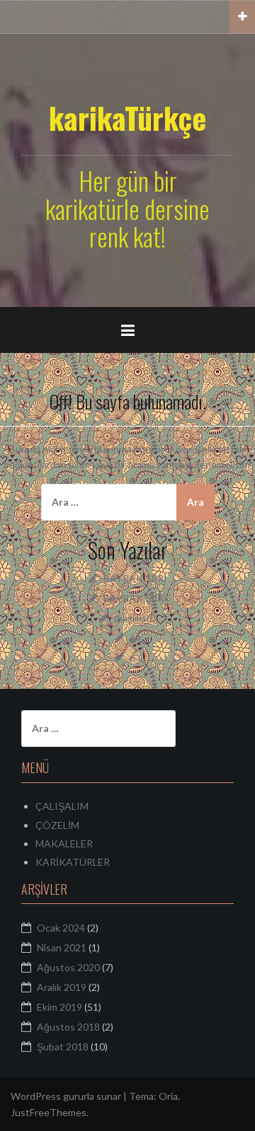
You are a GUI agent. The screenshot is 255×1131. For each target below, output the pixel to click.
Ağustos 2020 (68, 967)
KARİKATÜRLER (72, 862)
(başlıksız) (135, 618)
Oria (168, 1096)
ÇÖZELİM (57, 825)
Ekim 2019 (59, 1007)
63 (135, 657)
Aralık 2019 (61, 987)
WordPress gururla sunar (66, 1096)
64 (135, 638)
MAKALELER (64, 843)
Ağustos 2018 (68, 1027)
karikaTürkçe (127, 117)
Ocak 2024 (61, 928)
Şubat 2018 (63, 1046)
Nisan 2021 (61, 947)
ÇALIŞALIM (62, 806)
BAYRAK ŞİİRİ (134, 578)
